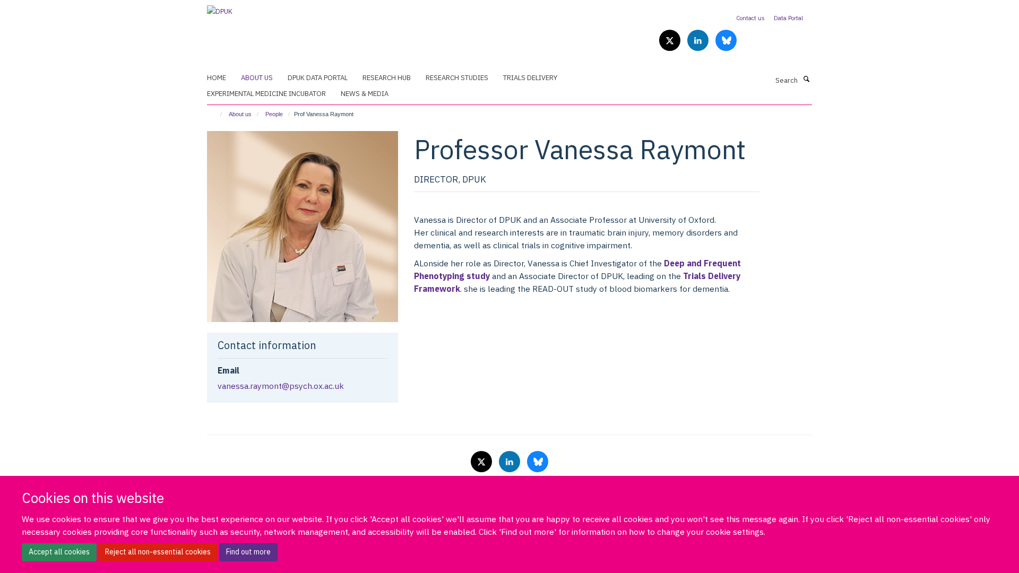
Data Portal (788, 18)
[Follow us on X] (670, 41)
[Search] (806, 79)
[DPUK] (219, 8)
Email (228, 370)
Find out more (248, 552)
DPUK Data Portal (318, 77)
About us (257, 77)
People (274, 114)
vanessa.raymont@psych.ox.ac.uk (281, 385)
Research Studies (457, 77)
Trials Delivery (530, 77)
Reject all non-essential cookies (158, 552)
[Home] (216, 114)
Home (216, 77)
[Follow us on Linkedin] (698, 41)
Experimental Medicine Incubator (266, 93)
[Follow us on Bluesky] (726, 41)
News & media (364, 93)
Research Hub (386, 77)
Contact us (750, 18)
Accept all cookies (59, 552)
